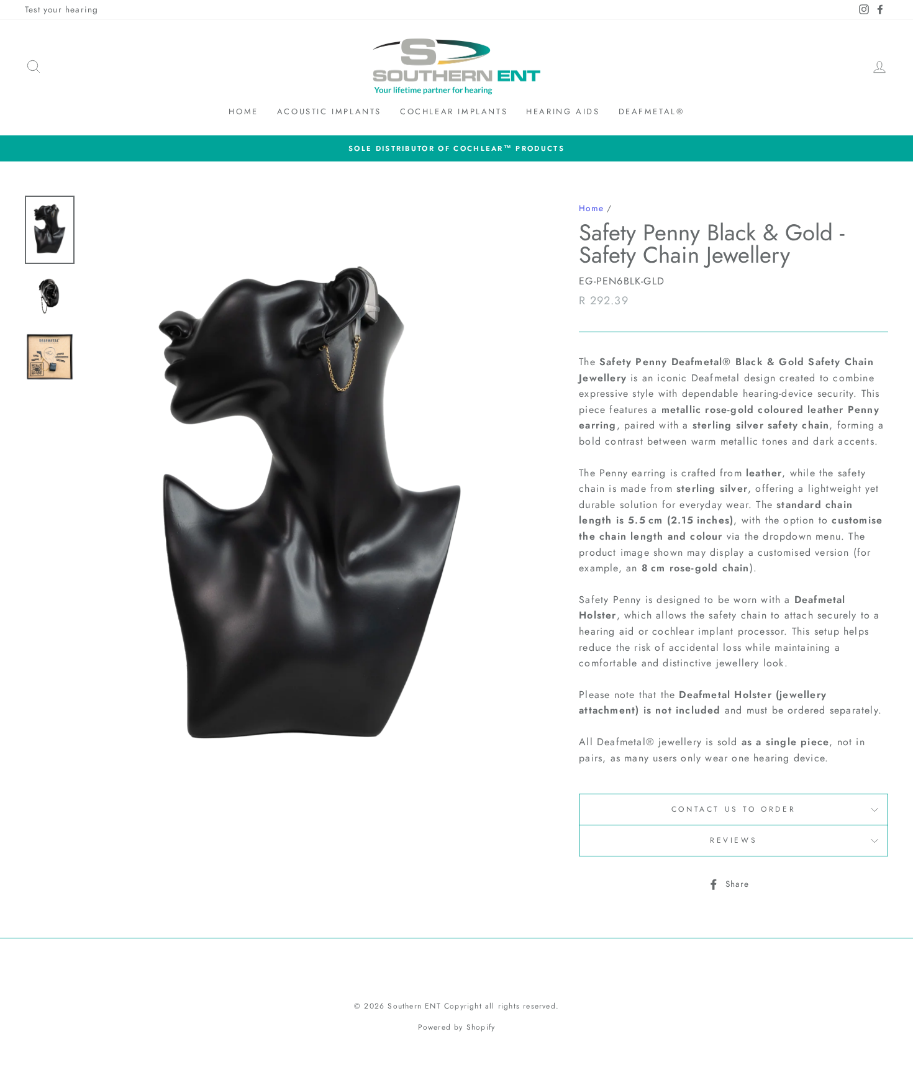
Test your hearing (61, 9)
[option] (456, 148)
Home (243, 111)
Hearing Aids (562, 111)
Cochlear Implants (453, 111)
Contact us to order (733, 809)
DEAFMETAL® (651, 111)
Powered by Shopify (457, 1027)
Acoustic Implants (329, 111)
